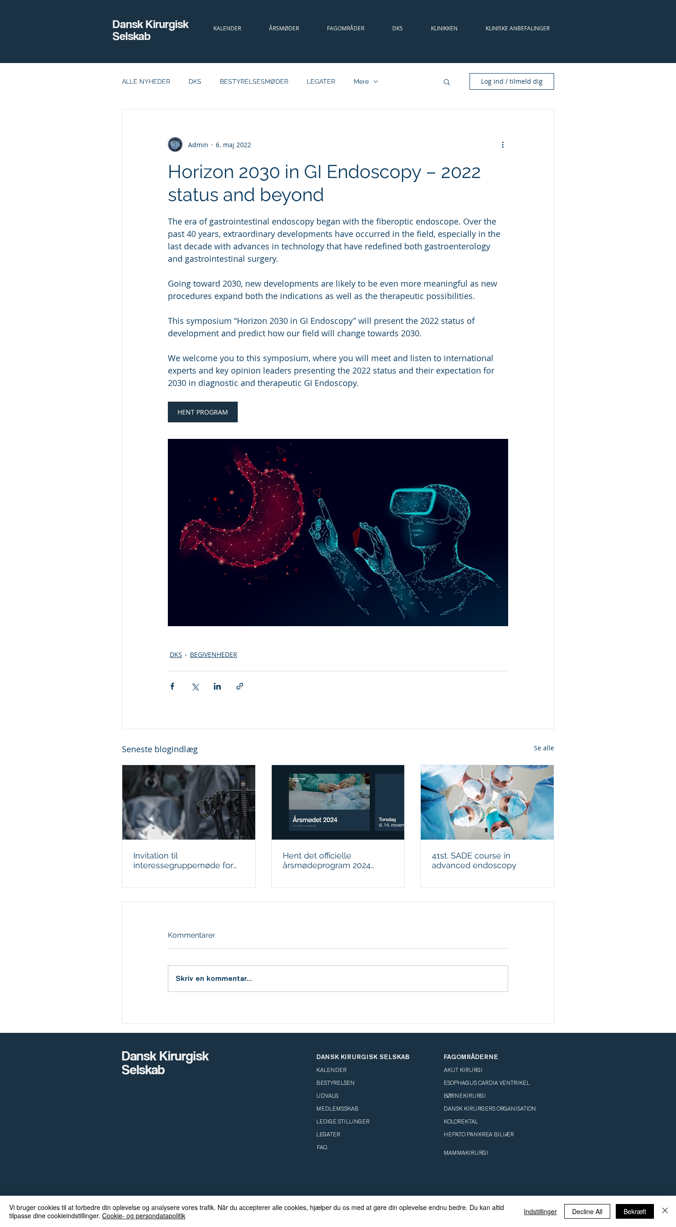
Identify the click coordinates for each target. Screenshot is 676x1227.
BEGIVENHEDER (213, 654)
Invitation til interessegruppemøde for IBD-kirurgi (183, 860)
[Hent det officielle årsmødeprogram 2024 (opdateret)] (338, 802)
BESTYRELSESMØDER (254, 81)
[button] (397, 28)
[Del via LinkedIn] (217, 686)
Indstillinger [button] (540, 1211)
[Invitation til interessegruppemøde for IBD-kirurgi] (188, 802)
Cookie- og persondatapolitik (143, 1215)
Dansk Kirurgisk (152, 24)
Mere (361, 81)
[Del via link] (239, 686)
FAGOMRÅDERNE (471, 1056)
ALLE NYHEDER (146, 81)
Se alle (544, 747)
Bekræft (635, 1211)
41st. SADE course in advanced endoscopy (474, 860)
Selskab (132, 36)
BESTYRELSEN (335, 1083)
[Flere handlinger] (502, 144)
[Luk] (664, 1211)
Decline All (587, 1211)
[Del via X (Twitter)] (194, 686)
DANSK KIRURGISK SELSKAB (362, 1056)
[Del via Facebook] (172, 686)
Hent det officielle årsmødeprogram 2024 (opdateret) (327, 860)
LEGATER (321, 81)
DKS (195, 81)
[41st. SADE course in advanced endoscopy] (487, 802)
